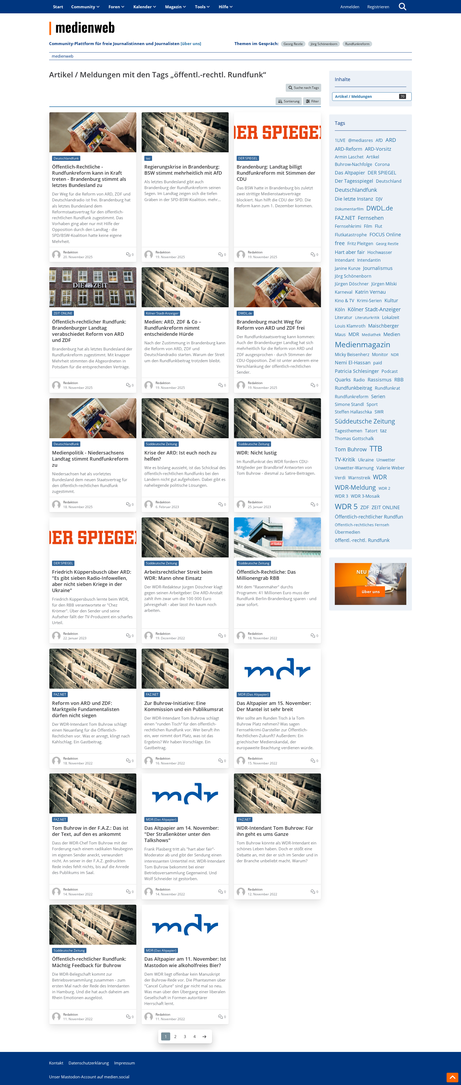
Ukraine (366, 460)
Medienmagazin (362, 344)
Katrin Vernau (370, 292)
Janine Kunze (347, 268)
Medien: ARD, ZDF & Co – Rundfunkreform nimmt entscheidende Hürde (172, 328)
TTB (375, 448)
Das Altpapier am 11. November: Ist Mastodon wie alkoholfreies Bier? (185, 962)
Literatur (343, 317)
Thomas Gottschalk (354, 438)
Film (368, 226)
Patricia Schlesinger (357, 371)
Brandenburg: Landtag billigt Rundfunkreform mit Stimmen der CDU (276, 173)
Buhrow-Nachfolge (353, 164)
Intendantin (369, 260)
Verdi (340, 478)
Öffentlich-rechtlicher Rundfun (369, 516)
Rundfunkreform (357, 44)
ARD (391, 139)
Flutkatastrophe (351, 235)
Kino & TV (344, 301)
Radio (359, 380)
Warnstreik (359, 478)
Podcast (389, 371)
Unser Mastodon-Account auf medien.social (89, 1076)
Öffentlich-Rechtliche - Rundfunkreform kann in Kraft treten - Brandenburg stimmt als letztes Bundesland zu (89, 176)
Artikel (372, 157)
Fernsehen (371, 217)
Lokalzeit (390, 317)
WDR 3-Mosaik (365, 496)
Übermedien (347, 532)
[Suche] (402, 6)
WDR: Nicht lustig (257, 453)
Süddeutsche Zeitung (365, 421)
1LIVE (340, 140)
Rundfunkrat (387, 388)
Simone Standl (349, 404)
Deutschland (389, 181)
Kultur (391, 300)
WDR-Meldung (355, 487)
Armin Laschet (349, 157)
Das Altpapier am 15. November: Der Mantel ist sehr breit (274, 706)
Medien (391, 334)
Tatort (371, 431)
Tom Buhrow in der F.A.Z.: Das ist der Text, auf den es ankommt (90, 831)
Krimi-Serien (369, 301)
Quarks (343, 379)
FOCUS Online (385, 234)
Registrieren (378, 6)
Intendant (345, 260)
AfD (379, 140)
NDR (395, 354)
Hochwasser (379, 252)
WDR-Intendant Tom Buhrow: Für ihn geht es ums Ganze (275, 831)
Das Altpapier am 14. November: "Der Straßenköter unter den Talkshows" (181, 834)
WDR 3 (341, 496)
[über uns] (191, 43)
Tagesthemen (348, 431)
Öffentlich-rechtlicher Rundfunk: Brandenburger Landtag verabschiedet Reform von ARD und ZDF (89, 331)
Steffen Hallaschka (353, 412)
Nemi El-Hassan (353, 362)
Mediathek (371, 334)
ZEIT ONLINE (386, 507)
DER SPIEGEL (382, 172)
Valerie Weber (390, 468)
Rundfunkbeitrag (353, 388)
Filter (315, 101)
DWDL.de (379, 208)
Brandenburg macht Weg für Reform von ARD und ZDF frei (271, 325)
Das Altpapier (350, 172)
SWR (379, 412)
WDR (380, 477)
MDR (353, 334)
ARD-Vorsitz (378, 149)
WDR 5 (346, 506)
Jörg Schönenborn (324, 44)
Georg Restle (293, 44)
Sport (372, 404)
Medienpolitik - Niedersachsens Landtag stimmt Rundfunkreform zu (90, 459)
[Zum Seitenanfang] (452, 1077)
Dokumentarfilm (349, 209)
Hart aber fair (350, 252)
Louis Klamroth (350, 326)
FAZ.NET (345, 217)
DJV (379, 199)
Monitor (380, 354)
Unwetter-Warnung (354, 468)
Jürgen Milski (384, 284)
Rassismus (380, 379)
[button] (289, 101)
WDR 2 (384, 488)
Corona (382, 164)
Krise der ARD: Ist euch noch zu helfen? (180, 456)
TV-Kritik (345, 459)
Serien (378, 396)
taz (383, 430)
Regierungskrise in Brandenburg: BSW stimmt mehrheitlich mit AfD (183, 170)
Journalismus (378, 268)
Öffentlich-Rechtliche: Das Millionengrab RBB (266, 575)
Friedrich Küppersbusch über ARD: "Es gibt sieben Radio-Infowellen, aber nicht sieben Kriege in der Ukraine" (91, 581)
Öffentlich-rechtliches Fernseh (362, 524)
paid (377, 363)
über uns (371, 591)
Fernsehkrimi (348, 226)
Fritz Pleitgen (360, 243)
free (340, 243)
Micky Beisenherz (352, 354)
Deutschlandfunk (356, 189)
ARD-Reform (348, 149)
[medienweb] (230, 24)
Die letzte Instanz (354, 199)
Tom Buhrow (351, 449)
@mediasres (360, 140)
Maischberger (383, 325)
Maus (340, 334)
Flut (378, 226)
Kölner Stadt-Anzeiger (374, 309)
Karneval (343, 292)
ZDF (364, 507)
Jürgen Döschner (352, 284)
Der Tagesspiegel (354, 181)
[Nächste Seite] (204, 1036)
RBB (399, 379)
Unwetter (385, 460)
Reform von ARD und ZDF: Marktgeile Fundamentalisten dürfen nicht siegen (85, 709)
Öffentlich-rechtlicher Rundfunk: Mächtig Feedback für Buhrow (89, 962)
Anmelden (349, 6)
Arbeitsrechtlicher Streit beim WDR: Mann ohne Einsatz (178, 575)
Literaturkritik (367, 317)
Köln (340, 309)
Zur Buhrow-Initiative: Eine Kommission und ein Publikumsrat (183, 706)
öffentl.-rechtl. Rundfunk (362, 540)
